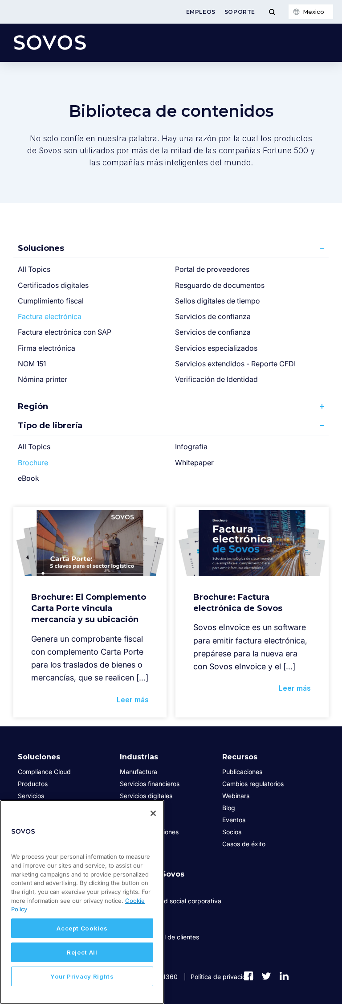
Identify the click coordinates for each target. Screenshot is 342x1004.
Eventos (233, 820)
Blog (228, 807)
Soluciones (41, 248)
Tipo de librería (50, 425)
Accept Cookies (82, 928)
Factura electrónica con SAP (64, 332)
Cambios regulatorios (253, 783)
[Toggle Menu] (272, 12)
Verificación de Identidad (216, 379)
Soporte (239, 11)
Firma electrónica (46, 348)
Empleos (201, 11)
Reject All (82, 952)
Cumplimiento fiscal (51, 300)
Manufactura (138, 771)
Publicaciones (242, 771)
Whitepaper (194, 462)
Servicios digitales (146, 795)
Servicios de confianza (213, 316)
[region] (82, 902)
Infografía (191, 446)
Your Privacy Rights (82, 976)
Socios (231, 832)
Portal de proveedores (212, 269)
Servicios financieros (149, 783)
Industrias (139, 757)
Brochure (33, 462)
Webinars (235, 795)
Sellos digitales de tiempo (217, 300)
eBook (28, 478)
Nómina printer (42, 379)
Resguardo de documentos (220, 285)
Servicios (31, 795)
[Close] (153, 813)
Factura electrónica (49, 316)
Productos (33, 783)
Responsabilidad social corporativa (170, 901)
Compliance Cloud (44, 771)
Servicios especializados (216, 348)
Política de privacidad (222, 976)
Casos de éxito (243, 844)
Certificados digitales (53, 285)
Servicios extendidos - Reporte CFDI (235, 363)
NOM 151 (32, 363)
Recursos (239, 757)
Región (33, 406)
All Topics (34, 269)
